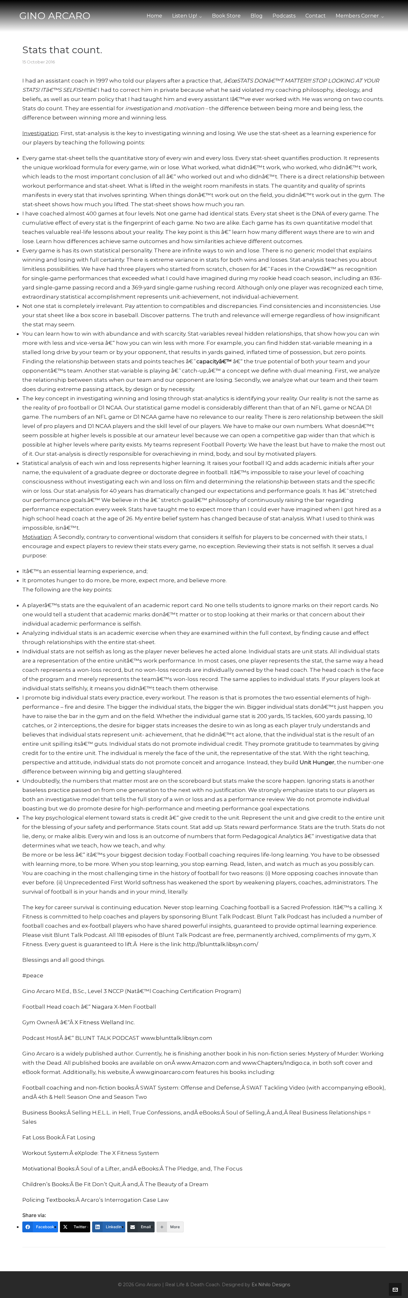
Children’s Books (45, 1184)
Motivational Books (48, 1168)
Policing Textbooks (48, 1200)
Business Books (44, 1112)
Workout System (45, 1153)
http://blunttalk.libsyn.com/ (220, 944)
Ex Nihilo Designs (270, 1284)
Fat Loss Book (41, 1137)
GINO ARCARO (55, 16)
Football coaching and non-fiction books (78, 1087)
